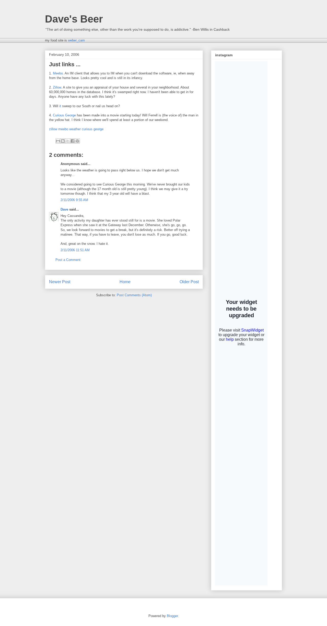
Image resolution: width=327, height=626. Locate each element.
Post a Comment (67, 260)
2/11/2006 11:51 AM (75, 250)
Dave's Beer (74, 19)
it (60, 106)
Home (125, 282)
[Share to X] (67, 141)
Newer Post (59, 282)
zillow (53, 129)
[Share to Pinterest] (77, 141)
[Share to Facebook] (72, 141)
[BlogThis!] (62, 141)
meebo (63, 129)
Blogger (172, 616)
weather (75, 129)
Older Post (189, 282)
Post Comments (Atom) (134, 295)
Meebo (58, 73)
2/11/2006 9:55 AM (74, 200)
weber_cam (76, 40)
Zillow (57, 87)
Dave (64, 209)
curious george (92, 129)
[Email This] (58, 141)
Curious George (64, 115)
